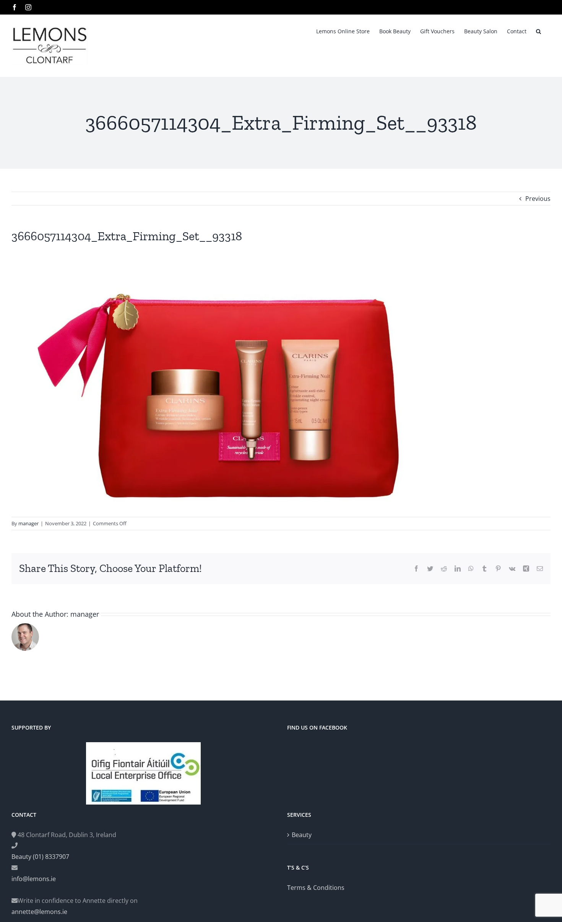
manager (28, 523)
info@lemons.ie (33, 879)
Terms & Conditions (315, 887)
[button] (538, 31)
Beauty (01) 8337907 (40, 856)
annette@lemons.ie (39, 911)
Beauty (302, 835)
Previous (538, 198)
